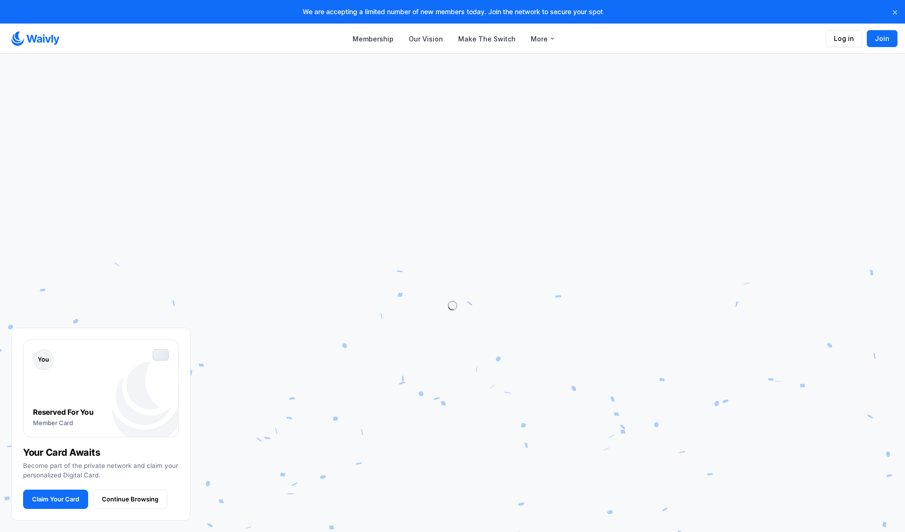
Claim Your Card (55, 499)
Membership (373, 39)
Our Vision (426, 39)
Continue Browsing (130, 499)
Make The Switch (487, 39)
